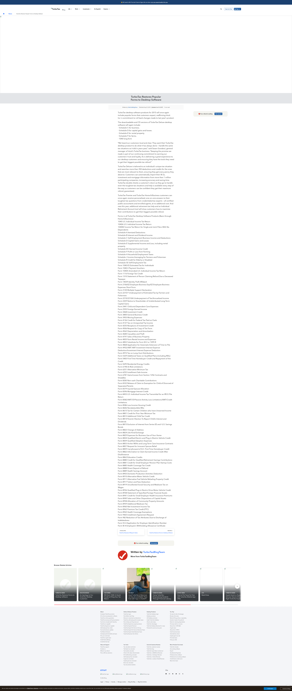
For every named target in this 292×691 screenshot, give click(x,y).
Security (113, 682)
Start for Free (228, 9)
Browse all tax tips (174, 616)
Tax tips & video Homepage (177, 614)
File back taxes (173, 637)
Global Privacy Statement (32, 688)
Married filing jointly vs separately (178, 618)
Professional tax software (176, 655)
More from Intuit (174, 660)
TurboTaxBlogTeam (132, 107)
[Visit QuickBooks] (119, 674)
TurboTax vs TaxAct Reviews (153, 657)
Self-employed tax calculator (130, 657)
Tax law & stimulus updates (106, 630)
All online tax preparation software (108, 616)
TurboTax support (104, 647)
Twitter (176, 674)
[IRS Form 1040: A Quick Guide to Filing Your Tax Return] (114, 584)
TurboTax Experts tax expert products (133, 624)
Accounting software (175, 649)
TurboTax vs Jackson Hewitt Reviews (155, 658)
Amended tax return (175, 634)
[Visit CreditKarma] (132, 674)
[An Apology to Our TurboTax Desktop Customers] (89, 584)
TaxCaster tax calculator (129, 649)
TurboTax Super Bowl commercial (155, 651)
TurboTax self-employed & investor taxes (133, 620)
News (10, 14)
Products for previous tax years (154, 628)
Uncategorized (84, 592)
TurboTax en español (105, 624)
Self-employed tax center (106, 628)
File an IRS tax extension (106, 653)
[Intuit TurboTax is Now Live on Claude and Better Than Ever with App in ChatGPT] (138, 584)
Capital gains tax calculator (130, 660)
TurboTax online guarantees (107, 618)
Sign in (238, 9)
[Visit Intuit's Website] (126, 670)
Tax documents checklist (129, 664)
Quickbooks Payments (175, 653)
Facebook (172, 674)
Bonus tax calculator (128, 662)
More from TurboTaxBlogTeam (143, 556)
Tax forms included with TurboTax (108, 622)
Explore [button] (106, 9)
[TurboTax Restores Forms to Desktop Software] (65, 584)
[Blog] (3, 14)
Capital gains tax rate (175, 635)
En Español (97, 9)
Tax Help (131, 592)
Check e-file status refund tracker (131, 653)
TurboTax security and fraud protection (109, 620)
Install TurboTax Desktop (153, 620)
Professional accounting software (178, 657)
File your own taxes (105, 635)
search (221, 9)
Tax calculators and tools (130, 647)
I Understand (270, 688)
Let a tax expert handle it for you (159, 2)
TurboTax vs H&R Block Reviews (154, 653)
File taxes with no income (176, 624)
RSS (169, 674)
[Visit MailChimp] (146, 674)
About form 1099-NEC (175, 626)
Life (203, 592)
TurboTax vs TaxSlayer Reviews (154, 655)
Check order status (151, 622)
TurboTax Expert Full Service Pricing (132, 628)
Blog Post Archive (142, 682)
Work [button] (76, 9)
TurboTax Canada (174, 647)
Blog (167, 670)
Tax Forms (107, 592)
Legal (101, 682)
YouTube (166, 674)
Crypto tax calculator (129, 658)
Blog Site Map (131, 682)
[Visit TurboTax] (106, 674)
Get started (218, 114)
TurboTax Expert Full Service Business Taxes (134, 630)
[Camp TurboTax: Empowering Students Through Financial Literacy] (162, 584)
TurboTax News (60, 592)
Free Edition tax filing (129, 616)
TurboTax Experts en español (107, 626)
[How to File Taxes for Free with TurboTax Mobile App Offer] (187, 584)
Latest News (181, 592)
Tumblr (182, 674)
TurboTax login (127, 614)
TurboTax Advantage (152, 624)
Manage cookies (122, 682)
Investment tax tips (104, 641)
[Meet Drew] (211, 584)
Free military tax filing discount (131, 622)
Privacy (107, 682)
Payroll (171, 651)
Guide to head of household (177, 620)
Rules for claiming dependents (177, 622)
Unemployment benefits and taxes (108, 634)
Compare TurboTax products (107, 614)
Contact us (102, 649)
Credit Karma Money (105, 639)
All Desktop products (152, 618)
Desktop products (151, 616)
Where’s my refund (105, 651)
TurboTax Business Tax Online (131, 634)
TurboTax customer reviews (153, 647)
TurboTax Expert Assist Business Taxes (133, 632)
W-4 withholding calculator (130, 655)
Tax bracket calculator (129, 651)
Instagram (179, 674)
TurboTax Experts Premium (130, 626)
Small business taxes (175, 632)
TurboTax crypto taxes (105, 637)
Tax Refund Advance (105, 632)
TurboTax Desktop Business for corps (156, 626)
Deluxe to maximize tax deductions (132, 618)
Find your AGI (173, 639)
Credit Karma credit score (176, 658)
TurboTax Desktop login (153, 614)
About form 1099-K (174, 630)
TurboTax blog (150, 649)
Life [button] (69, 9)
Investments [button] (86, 9)
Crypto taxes (173, 628)
